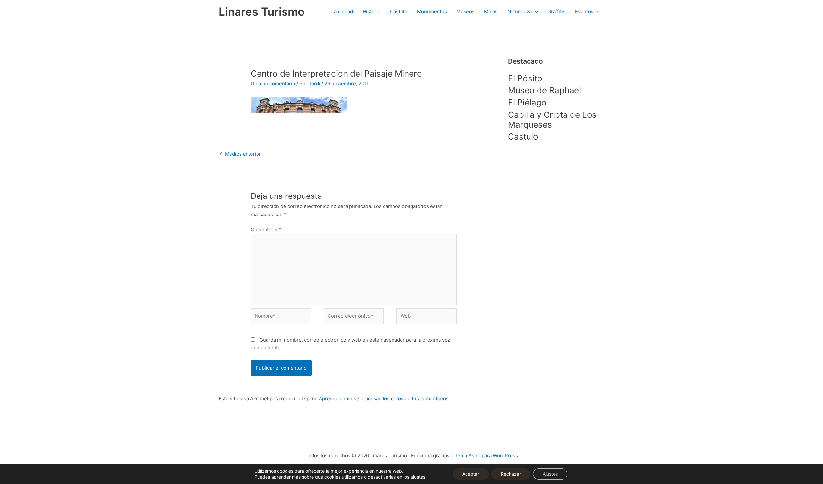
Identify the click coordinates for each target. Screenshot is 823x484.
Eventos (584, 11)
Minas (491, 11)
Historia (371, 11)
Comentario (266, 229)
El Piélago (527, 102)
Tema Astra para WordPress (486, 455)
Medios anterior (240, 154)
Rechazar (511, 474)
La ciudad (342, 11)
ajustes (418, 476)
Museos (466, 11)
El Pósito (525, 78)
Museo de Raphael (544, 90)
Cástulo (398, 11)
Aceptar (470, 474)
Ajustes (550, 474)
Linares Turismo (261, 11)
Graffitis (556, 11)
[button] (535, 11)
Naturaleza (519, 11)
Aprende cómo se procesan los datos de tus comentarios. (384, 399)
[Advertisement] (556, 251)
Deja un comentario (273, 83)
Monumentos (432, 11)
